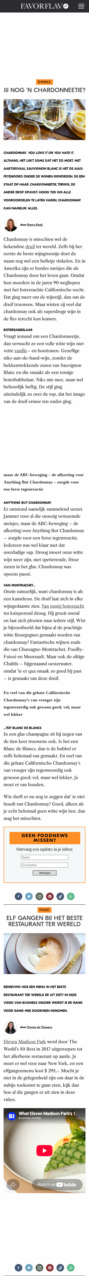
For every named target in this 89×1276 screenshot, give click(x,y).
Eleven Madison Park (25, 1041)
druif (30, 246)
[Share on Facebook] (18, 898)
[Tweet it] (29, 898)
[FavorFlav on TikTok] (60, 898)
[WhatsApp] (70, 898)
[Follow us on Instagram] (39, 898)
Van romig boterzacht (63, 606)
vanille (20, 350)
